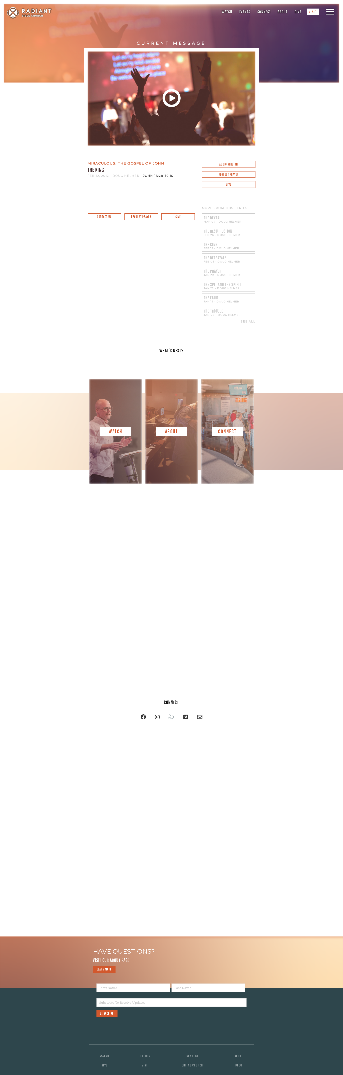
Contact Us (104, 216)
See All (248, 321)
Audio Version (228, 164)
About (283, 12)
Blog (238, 1065)
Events (245, 12)
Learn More (104, 969)
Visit (313, 12)
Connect (264, 12)
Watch (227, 12)
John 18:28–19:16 (158, 176)
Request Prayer (229, 174)
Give (298, 12)
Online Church (192, 1065)
